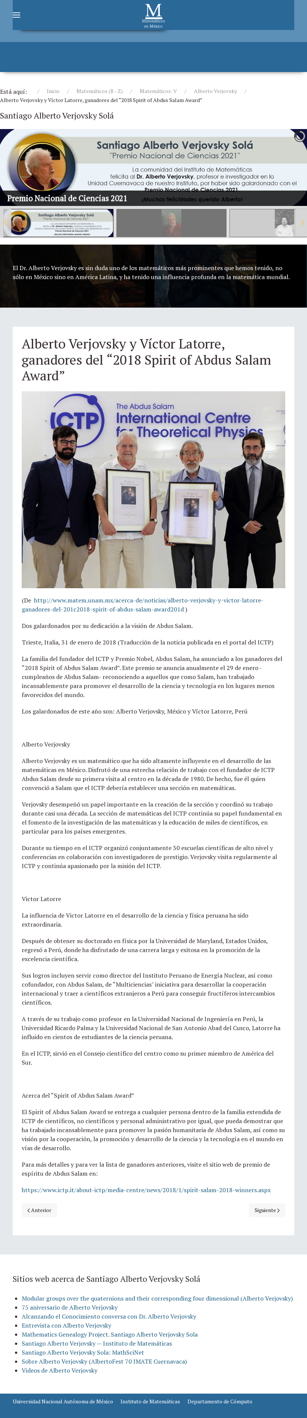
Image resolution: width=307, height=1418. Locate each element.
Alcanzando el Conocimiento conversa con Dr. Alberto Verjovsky (109, 1316)
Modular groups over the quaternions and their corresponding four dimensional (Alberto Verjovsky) (157, 1298)
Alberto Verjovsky (215, 91)
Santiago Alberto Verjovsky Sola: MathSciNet (83, 1352)
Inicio (53, 91)
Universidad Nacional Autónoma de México (63, 1401)
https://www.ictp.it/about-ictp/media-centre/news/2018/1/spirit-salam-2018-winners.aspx (146, 1190)
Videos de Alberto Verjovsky (59, 1370)
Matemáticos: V (158, 91)
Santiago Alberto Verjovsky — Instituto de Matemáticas (97, 1343)
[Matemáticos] (153, 15)
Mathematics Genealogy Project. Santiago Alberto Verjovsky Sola (110, 1334)
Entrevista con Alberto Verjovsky (66, 1325)
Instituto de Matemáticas (150, 1401)
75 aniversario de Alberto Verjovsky (70, 1307)
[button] (284, 167)
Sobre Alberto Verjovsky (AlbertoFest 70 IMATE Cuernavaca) (104, 1361)
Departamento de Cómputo (220, 1401)
